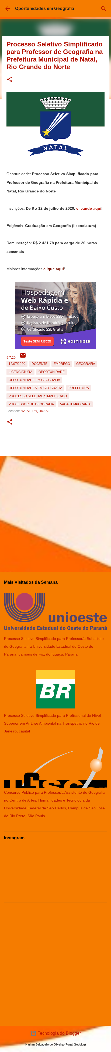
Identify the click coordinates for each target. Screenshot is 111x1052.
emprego (62, 364)
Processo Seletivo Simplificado (38, 396)
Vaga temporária (75, 404)
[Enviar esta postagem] (23, 357)
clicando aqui (88, 208)
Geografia (85, 364)
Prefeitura (78, 388)
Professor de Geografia (31, 404)
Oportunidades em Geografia (44, 8)
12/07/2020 (17, 364)
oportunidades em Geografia (35, 388)
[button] (9, 79)
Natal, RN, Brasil (35, 411)
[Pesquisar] (103, 8)
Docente (39, 364)
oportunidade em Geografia (34, 380)
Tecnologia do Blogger (59, 1033)
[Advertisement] (55, 512)
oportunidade (52, 372)
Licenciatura (20, 372)
